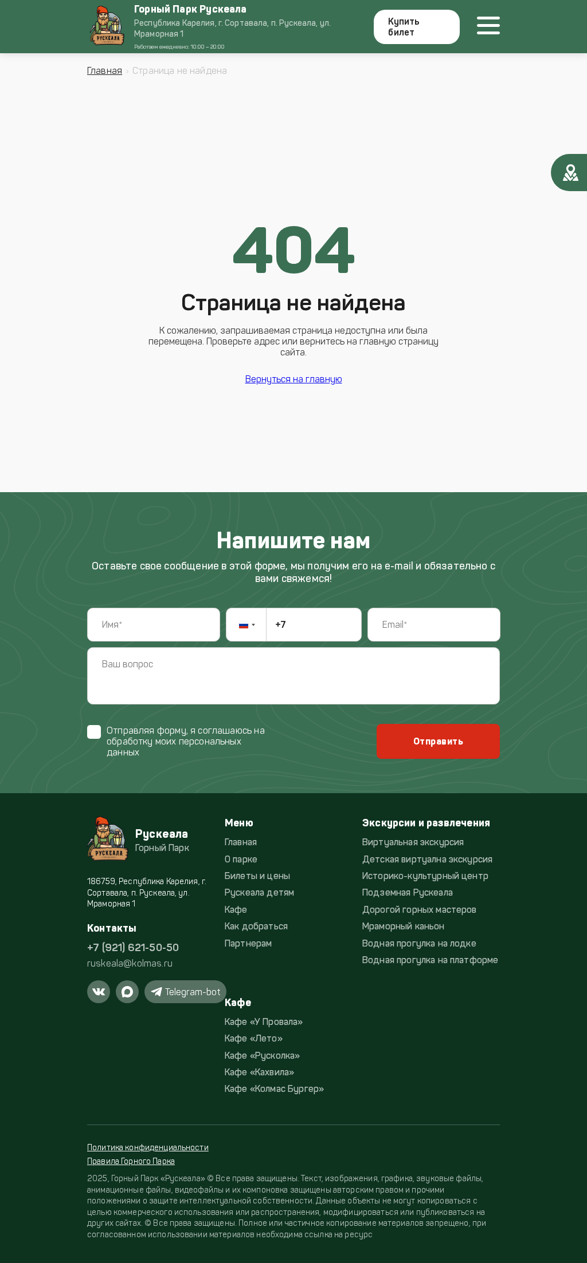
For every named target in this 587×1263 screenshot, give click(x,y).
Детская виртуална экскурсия (427, 859)
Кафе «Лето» (254, 1038)
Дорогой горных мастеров (419, 909)
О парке (241, 859)
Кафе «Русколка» (262, 1055)
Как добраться (256, 926)
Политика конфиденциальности (148, 1148)
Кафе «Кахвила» (259, 1072)
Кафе (236, 909)
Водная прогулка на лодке (419, 943)
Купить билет (404, 27)
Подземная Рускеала (407, 892)
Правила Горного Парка (131, 1161)
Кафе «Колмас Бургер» (274, 1088)
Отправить (438, 741)
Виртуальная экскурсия (413, 842)
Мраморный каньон (403, 926)
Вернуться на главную (293, 379)
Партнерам (248, 943)
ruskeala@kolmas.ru (130, 963)
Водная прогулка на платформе (430, 960)
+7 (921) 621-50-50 (133, 947)
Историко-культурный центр (425, 875)
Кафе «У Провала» (264, 1021)
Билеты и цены (257, 875)
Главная (104, 70)
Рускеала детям (259, 892)
